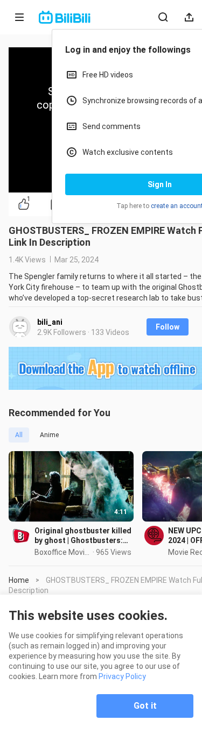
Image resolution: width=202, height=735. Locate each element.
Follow (167, 327)
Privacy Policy (122, 676)
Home (19, 580)
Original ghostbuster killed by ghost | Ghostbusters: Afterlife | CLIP (82, 535)
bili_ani (49, 322)
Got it (145, 706)
